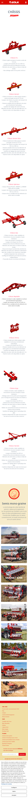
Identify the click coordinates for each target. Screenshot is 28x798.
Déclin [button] (14, 791)
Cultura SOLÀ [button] (5, 727)
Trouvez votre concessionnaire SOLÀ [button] (10, 709)
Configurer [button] (14, 787)
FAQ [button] (3, 711)
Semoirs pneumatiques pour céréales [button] (10, 739)
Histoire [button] (4, 725)
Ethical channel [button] (5, 716)
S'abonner (22, 754)
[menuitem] (14, 709)
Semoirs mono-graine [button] (7, 735)
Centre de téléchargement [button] (8, 714)
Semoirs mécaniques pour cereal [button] (9, 737)
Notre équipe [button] (5, 729)
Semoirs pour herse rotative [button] (8, 741)
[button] (14, 2)
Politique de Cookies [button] (6, 784)
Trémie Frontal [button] (5, 745)
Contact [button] (4, 713)
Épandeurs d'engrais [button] (7, 743)
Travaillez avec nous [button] (6, 721)
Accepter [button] (14, 795)
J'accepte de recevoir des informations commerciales (13, 759)
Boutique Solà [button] (5, 731)
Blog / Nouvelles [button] (6, 723)
